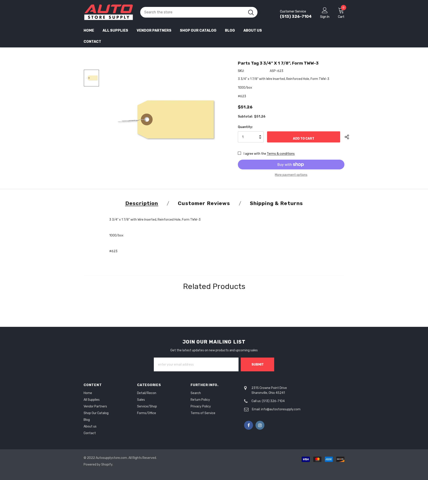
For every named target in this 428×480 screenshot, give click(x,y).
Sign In (324, 17)
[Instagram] (259, 425)
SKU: (241, 71)
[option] (166, 119)
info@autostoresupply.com (280, 409)
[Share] (350, 136)
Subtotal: (245, 116)
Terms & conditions (281, 154)
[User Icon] (324, 10)
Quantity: (245, 127)
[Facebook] (248, 425)
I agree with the (255, 154)
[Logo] (109, 12)
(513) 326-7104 (296, 16)
